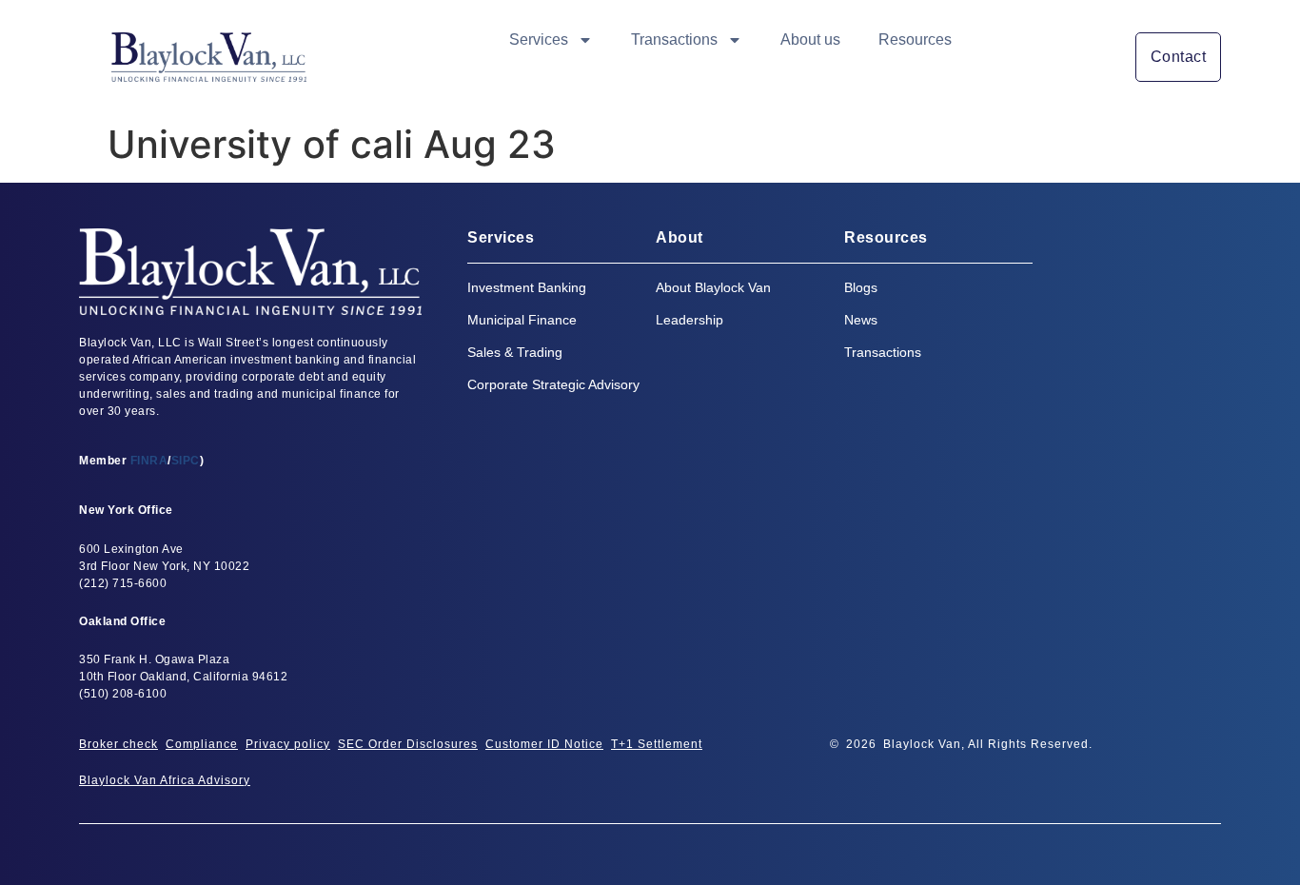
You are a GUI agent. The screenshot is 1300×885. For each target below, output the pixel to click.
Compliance (202, 744)
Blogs (860, 287)
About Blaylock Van (713, 287)
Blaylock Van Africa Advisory (164, 780)
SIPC (185, 460)
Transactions (674, 39)
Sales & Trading (514, 352)
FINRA (149, 460)
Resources (915, 39)
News (860, 319)
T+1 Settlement (656, 744)
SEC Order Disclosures (408, 744)
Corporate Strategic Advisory (553, 384)
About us (810, 39)
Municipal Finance (522, 319)
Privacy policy (288, 744)
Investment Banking (526, 287)
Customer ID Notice (544, 744)
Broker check (118, 744)
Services (538, 39)
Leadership (689, 319)
